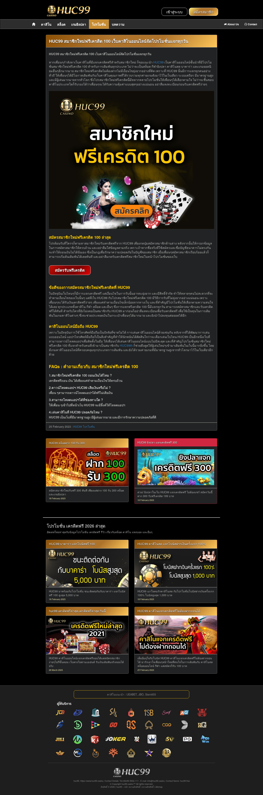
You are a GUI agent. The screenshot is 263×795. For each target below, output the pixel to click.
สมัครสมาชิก (203, 11)
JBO (141, 694)
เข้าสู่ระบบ (174, 11)
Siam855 (150, 694)
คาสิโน (46, 24)
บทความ (118, 24)
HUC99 (158, 62)
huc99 (119, 786)
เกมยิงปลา (78, 24)
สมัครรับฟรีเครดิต (70, 270)
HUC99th (126, 345)
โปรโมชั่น (99, 24)
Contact (252, 24)
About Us (233, 24)
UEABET (131, 694)
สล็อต (61, 24)
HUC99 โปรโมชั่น (84, 426)
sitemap (158, 786)
